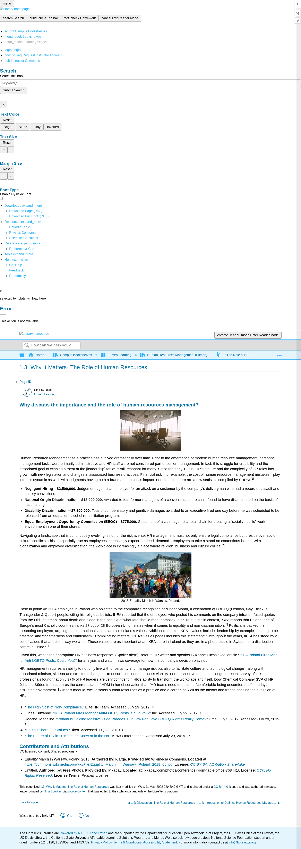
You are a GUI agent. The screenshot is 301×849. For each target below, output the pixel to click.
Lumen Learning (119, 355)
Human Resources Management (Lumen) (177, 355)
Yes (69, 815)
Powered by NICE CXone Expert (84, 833)
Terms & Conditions (127, 842)
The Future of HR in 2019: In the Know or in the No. (68, 736)
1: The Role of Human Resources (247, 355)
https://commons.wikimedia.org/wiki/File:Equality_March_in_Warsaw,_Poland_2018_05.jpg (98, 764)
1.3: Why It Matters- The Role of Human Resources (74, 786)
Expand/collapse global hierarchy (24, 355)
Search (27, 345)
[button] (16, 270)
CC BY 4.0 (221, 786)
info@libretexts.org (242, 842)
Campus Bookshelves (76, 355)
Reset (7, 120)
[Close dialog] (3, 314)
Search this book (12, 76)
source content (77, 791)
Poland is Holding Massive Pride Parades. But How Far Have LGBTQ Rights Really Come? (132, 719)
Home (40, 355)
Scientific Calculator (23, 238)
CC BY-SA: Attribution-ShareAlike (217, 764)
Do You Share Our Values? (48, 730)
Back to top (27, 802)
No (87, 815)
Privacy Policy (101, 842)
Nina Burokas (53, 791)
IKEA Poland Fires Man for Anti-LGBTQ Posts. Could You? (102, 713)
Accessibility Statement (160, 842)
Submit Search (13, 90)
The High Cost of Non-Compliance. (54, 707)
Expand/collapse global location (279, 354)
